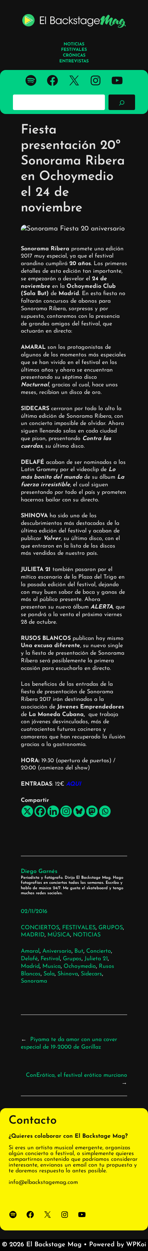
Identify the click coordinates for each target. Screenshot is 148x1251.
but (78, 951)
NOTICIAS (87, 935)
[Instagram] (66, 811)
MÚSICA (58, 935)
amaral (30, 951)
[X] (27, 811)
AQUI (73, 784)
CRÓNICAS (74, 55)
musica (51, 966)
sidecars (91, 974)
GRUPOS (110, 928)
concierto (98, 951)
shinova (67, 974)
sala (49, 974)
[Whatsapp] (105, 811)
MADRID (33, 935)
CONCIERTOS (40, 928)
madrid (30, 966)
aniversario (56, 951)
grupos (72, 959)
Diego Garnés (39, 871)
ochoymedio (80, 966)
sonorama (34, 981)
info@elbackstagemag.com (43, 1182)
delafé (29, 959)
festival (50, 959)
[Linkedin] (53, 811)
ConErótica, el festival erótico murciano (76, 1075)
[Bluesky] (79, 811)
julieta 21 (96, 959)
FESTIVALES (79, 928)
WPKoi (136, 1245)
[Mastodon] (92, 811)
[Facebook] (40, 811)
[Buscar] (121, 102)
